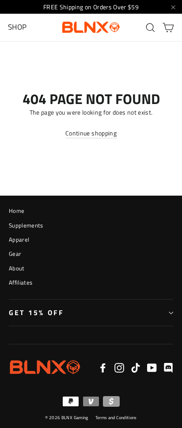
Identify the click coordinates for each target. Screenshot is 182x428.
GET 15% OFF (36, 312)
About (17, 268)
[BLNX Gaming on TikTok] (135, 367)
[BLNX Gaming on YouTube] (152, 367)
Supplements (26, 225)
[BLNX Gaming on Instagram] (119, 367)
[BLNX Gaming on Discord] (168, 367)
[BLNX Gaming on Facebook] (103, 367)
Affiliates (21, 282)
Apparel (19, 239)
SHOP (17, 27)
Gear (15, 253)
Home (16, 210)
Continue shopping (91, 133)
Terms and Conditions (116, 417)
